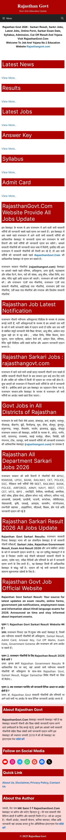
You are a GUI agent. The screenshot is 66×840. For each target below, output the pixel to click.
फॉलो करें (20, 739)
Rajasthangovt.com (38, 46)
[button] (62, 18)
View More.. (9, 77)
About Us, (9, 782)
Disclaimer (22, 782)
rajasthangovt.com (38, 444)
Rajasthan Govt (33, 5)
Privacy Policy (39, 782)
